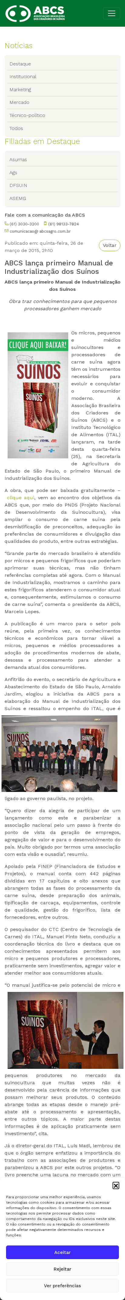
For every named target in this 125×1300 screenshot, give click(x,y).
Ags (13, 172)
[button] (116, 1185)
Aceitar (62, 1252)
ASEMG (17, 198)
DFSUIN (18, 185)
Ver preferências (62, 1285)
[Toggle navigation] (111, 13)
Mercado (19, 102)
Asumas (18, 159)
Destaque (20, 64)
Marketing (20, 89)
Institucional (22, 76)
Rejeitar (62, 1269)
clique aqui (20, 497)
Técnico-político (27, 115)
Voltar (110, 245)
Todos (16, 128)
